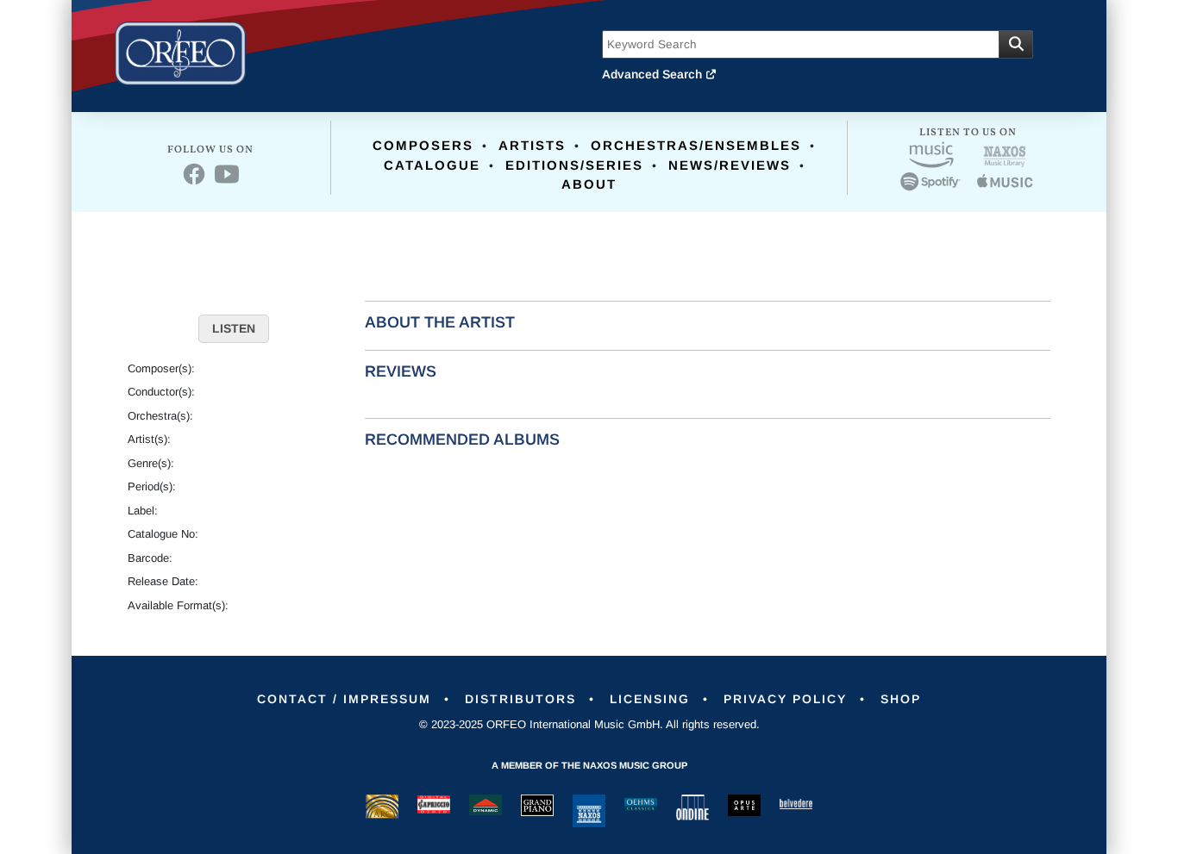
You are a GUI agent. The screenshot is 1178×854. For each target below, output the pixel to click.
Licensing (650, 699)
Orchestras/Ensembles (696, 145)
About (589, 184)
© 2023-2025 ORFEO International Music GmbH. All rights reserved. (589, 724)
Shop (900, 699)
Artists (532, 145)
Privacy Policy (785, 699)
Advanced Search (653, 74)
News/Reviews (729, 165)
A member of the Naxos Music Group (589, 765)
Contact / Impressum (344, 699)
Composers (423, 145)
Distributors (520, 699)
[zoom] (233, 255)
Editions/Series (574, 165)
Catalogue (432, 165)
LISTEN (233, 328)
